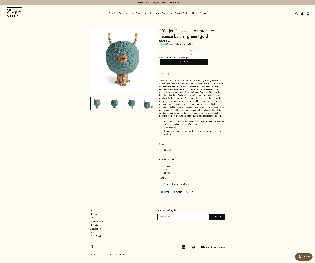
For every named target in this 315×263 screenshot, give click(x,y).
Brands (122, 13)
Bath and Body (181, 13)
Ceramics (166, 13)
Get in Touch (95, 236)
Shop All (112, 13)
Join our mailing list (167, 210)
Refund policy (96, 225)
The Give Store (102, 255)
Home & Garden (199, 13)
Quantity (192, 50)
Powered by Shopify (117, 255)
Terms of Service (97, 221)
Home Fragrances (138, 13)
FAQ (92, 218)
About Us (94, 210)
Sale (92, 232)
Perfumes (154, 13)
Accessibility (95, 229)
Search (93, 214)
